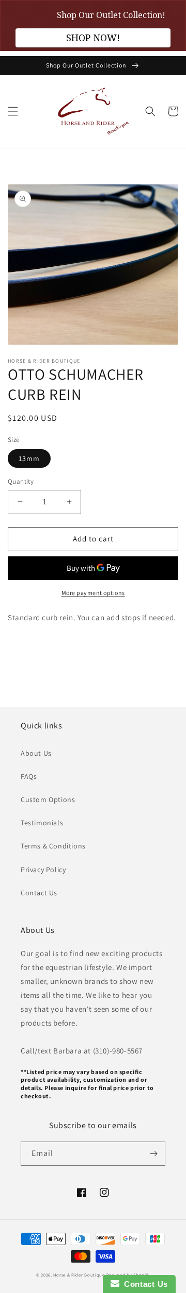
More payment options (93, 593)
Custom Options (48, 799)
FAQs (29, 776)
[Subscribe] (153, 1154)
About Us (36, 753)
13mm (29, 458)
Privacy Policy (43, 869)
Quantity (21, 481)
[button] (13, 111)
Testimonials (42, 822)
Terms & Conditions (53, 845)
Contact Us (39, 892)
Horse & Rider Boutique (78, 1275)
